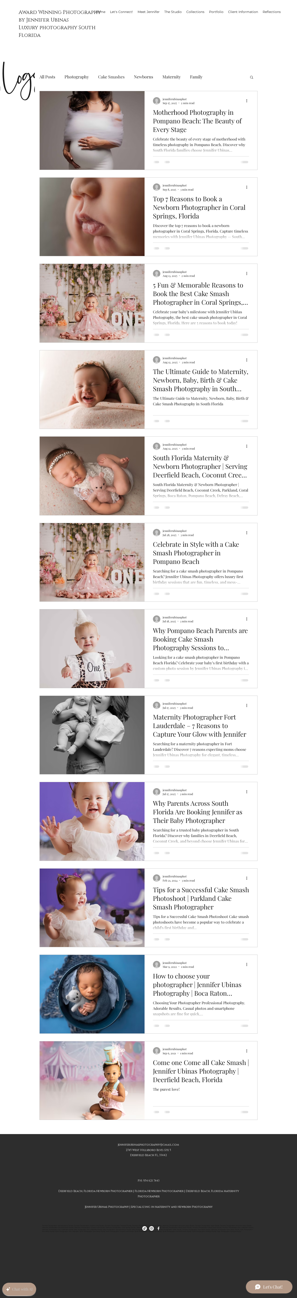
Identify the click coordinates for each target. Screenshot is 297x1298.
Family (196, 77)
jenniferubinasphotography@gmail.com (148, 1145)
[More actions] (248, 101)
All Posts (47, 77)
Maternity (171, 77)
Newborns (143, 77)
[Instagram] (151, 1228)
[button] (251, 77)
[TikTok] (144, 1228)
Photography (77, 77)
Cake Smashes (111, 77)
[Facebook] (158, 1228)
